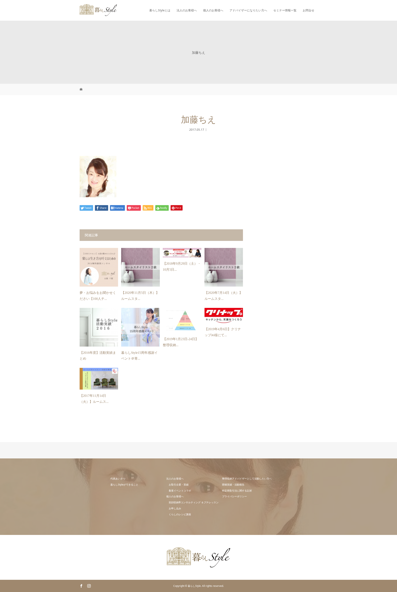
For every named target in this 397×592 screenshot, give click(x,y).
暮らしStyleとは (159, 10)
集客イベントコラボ (180, 490)
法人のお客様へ (187, 10)
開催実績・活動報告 (233, 484)
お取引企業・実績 (179, 484)
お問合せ (308, 10)
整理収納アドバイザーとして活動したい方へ (247, 478)
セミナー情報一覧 (285, 10)
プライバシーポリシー (234, 496)
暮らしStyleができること (124, 484)
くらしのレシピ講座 (180, 514)
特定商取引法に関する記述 (237, 490)
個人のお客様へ (213, 10)
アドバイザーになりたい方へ (248, 10)
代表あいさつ (117, 478)
